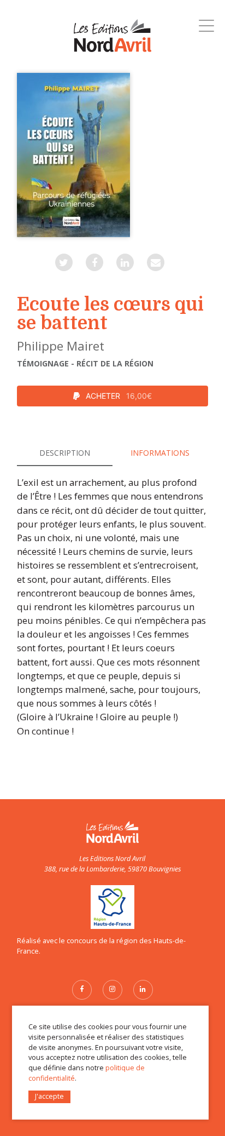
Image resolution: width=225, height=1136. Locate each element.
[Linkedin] (125, 262)
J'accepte (49, 1096)
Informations (160, 452)
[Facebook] (94, 262)
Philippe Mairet (60, 345)
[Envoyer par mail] (155, 262)
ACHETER (118, 395)
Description (64, 452)
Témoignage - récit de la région (85, 363)
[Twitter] (64, 262)
